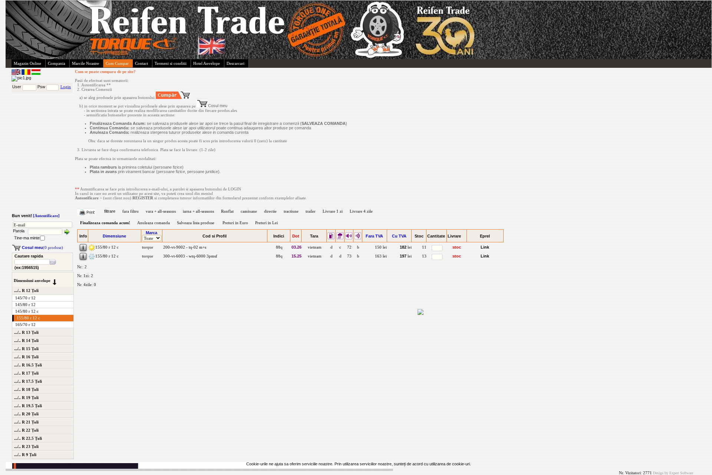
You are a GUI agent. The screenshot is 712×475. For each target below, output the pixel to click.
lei (405, 247)
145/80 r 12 (25, 304)
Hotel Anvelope (206, 63)
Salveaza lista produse (195, 222)
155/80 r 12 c (28, 318)
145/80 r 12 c (27, 311)
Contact (141, 63)
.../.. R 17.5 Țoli (28, 381)
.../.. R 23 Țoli (26, 446)
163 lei (381, 256)
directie (270, 211)
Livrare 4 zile (361, 211)
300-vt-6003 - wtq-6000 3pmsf (189, 256)
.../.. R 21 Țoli (26, 422)
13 (424, 256)
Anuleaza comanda (153, 222)
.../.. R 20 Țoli (26, 414)
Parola (18, 231)
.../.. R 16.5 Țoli (28, 365)
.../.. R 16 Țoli (26, 357)
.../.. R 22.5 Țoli (28, 438)
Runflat (227, 211)
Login (65, 86)
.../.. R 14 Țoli (26, 340)
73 (349, 256)
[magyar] (36, 73)
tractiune (291, 211)
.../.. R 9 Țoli (25, 454)
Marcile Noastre (85, 63)
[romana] (27, 73)
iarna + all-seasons (198, 211)
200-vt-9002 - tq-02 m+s (184, 247)
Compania (56, 63)
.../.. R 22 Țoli (26, 430)
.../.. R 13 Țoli (26, 332)
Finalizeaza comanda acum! (105, 222)
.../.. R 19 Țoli (26, 397)
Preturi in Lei (266, 222)
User (16, 86)
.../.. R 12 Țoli (26, 290)
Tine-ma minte (27, 238)
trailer (311, 211)
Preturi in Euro (235, 222)
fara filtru (130, 211)
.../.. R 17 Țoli (26, 373)
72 (349, 247)
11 (424, 247)
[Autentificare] (46, 215)
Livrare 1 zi (333, 211)
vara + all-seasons (161, 211)
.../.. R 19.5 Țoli (28, 405)
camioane (249, 211)
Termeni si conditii (171, 63)
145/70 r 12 (25, 298)
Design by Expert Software (673, 473)
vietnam (314, 247)
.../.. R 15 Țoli (26, 348)
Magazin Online (27, 63)
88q (279, 247)
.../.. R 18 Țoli (26, 389)
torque (147, 247)
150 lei (381, 247)
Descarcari (235, 63)
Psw (41, 86)
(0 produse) (42, 247)
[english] (16, 73)
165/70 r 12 (25, 324)
